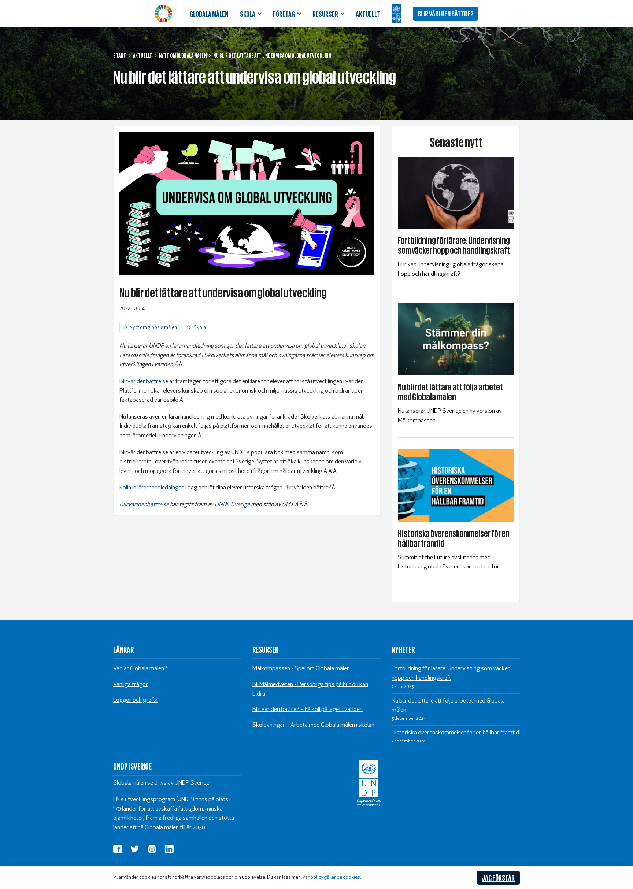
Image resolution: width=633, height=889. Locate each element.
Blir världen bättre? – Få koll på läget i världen (307, 709)
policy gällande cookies (335, 877)
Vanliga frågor (130, 685)
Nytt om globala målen (153, 327)
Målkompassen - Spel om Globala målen (301, 669)
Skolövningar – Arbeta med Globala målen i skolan (313, 725)
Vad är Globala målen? (140, 669)
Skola (247, 14)
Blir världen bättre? (445, 13)
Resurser (325, 14)
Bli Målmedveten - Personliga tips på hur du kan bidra (310, 689)
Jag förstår (498, 877)
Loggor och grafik (135, 700)
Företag (284, 14)
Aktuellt (368, 14)
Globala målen (209, 14)
